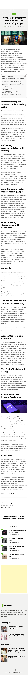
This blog (6, 387)
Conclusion (6, 96)
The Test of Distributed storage (11, 93)
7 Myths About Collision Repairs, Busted (16, 627)
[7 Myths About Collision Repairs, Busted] (4, 629)
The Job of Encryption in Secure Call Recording (12, 88)
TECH (14, 14)
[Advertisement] (14, 579)
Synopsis (5, 86)
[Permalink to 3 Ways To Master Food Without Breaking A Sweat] (4, 532)
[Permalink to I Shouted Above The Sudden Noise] (4, 541)
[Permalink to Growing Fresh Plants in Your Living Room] (4, 549)
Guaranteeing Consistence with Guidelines (13, 84)
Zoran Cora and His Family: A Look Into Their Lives (16, 657)
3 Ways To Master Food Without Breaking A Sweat (17, 531)
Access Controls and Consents (10, 91)
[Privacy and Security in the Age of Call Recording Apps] (10, 493)
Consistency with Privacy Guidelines (12, 94)
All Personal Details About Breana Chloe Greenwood (16, 635)
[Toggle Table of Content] (23, 76)
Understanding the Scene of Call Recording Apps (13, 79)
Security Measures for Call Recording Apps (13, 83)
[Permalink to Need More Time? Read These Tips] (4, 557)
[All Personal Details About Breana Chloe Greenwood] (4, 636)
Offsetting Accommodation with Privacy (13, 81)
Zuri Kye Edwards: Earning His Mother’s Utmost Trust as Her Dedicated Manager (16, 650)
